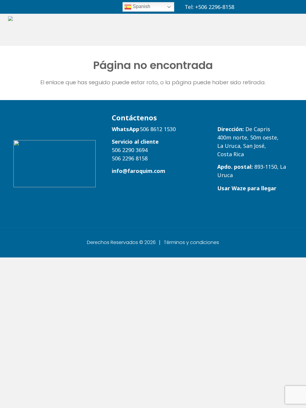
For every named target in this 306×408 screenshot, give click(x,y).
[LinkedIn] (266, 6)
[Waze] (253, 6)
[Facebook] (275, 6)
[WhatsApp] (244, 6)
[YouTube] (284, 6)
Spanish (140, 6)
